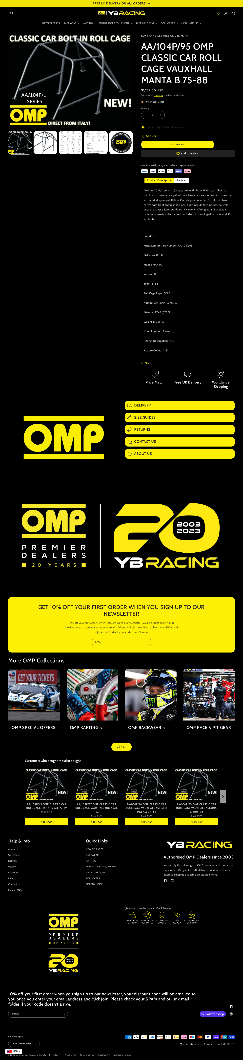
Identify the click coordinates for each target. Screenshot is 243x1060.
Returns (12, 866)
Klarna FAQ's (15, 889)
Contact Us (14, 884)
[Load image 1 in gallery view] (20, 143)
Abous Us (13, 849)
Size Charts (14, 855)
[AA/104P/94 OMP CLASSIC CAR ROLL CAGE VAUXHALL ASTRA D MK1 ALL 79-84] (146, 784)
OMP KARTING (84, 727)
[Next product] (223, 796)
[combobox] (13, 1051)
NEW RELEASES (94, 849)
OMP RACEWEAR (144, 727)
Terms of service (87, 1055)
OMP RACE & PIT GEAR (208, 727)
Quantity (145, 108)
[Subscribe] (147, 642)
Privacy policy (71, 1055)
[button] (12, 13)
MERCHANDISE (94, 884)
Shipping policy (104, 1055)
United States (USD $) (22, 1043)
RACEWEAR (92, 855)
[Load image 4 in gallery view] (96, 143)
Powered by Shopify (37, 1055)
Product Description (159, 180)
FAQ (10, 878)
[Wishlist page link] (218, 13)
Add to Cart (46, 821)
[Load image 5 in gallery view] (121, 143)
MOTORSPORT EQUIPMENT (101, 866)
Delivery (12, 860)
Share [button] (148, 363)
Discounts (13, 872)
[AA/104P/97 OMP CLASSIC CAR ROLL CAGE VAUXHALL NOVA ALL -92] (96, 784)
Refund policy (55, 1055)
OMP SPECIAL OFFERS (34, 727)
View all (121, 746)
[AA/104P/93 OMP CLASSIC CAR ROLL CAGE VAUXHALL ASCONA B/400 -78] (196, 784)
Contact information (122, 1055)
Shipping (158, 95)
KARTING (91, 860)
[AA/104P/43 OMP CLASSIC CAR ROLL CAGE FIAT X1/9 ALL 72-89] (46, 784)
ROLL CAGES (93, 878)
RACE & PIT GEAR (95, 872)
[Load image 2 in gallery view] (45, 143)
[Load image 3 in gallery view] (70, 143)
